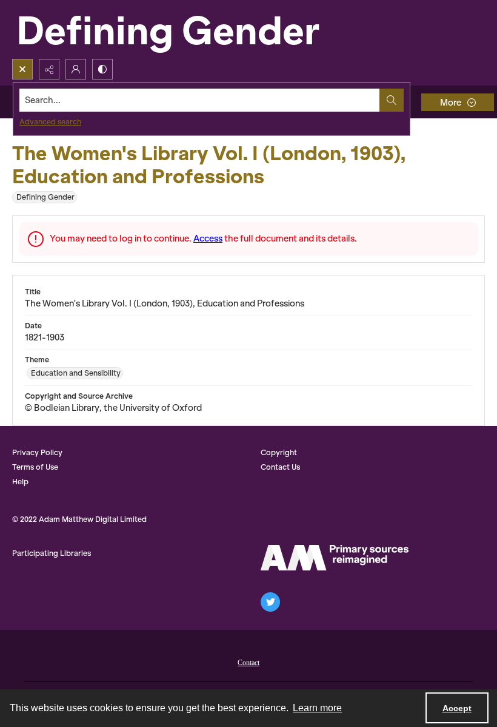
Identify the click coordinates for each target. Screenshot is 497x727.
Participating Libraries (51, 553)
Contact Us (280, 467)
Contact (248, 662)
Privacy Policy (37, 452)
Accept (457, 708)
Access (207, 238)
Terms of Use (35, 467)
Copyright (279, 452)
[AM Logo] (335, 557)
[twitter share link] (270, 602)
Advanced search (50, 121)
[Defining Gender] (194, 29)
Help (20, 481)
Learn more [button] (317, 708)
